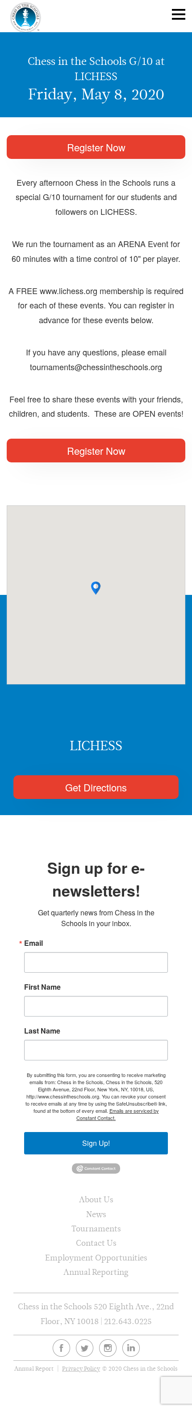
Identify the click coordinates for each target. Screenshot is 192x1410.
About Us (96, 1199)
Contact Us (96, 1242)
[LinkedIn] (131, 1348)
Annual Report (34, 1368)
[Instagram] (108, 1348)
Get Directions (96, 787)
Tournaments (96, 1228)
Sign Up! (96, 1143)
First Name (42, 987)
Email (33, 943)
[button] (95, 588)
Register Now (96, 147)
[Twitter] (84, 1348)
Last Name (42, 1030)
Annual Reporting (96, 1272)
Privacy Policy (81, 1368)
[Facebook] (61, 1348)
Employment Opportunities (96, 1257)
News (96, 1214)
